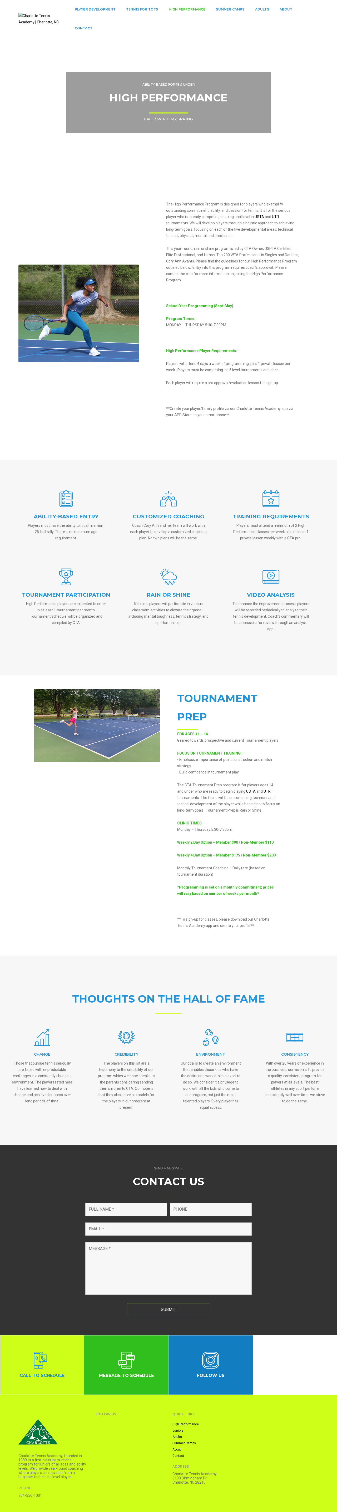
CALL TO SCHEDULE (42, 1375)
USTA (259, 217)
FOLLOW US (211, 1375)
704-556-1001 (30, 1495)
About (286, 9)
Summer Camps (230, 9)
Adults (262, 9)
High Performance (187, 9)
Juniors (178, 1430)
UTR (275, 217)
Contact (83, 28)
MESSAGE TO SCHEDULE (126, 1375)
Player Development (95, 9)
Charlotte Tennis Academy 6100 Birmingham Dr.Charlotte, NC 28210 (194, 1478)
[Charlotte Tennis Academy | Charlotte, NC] (40, 19)
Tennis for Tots (142, 9)
